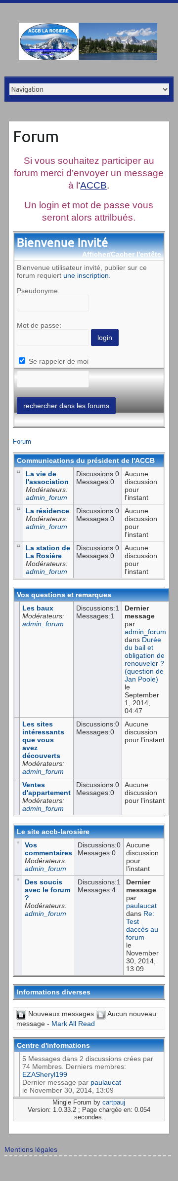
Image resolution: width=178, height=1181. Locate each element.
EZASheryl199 (44, 1074)
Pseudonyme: (38, 291)
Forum (35, 136)
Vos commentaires (48, 849)
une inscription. (87, 275)
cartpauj (113, 1102)
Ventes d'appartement (46, 789)
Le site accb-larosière (53, 832)
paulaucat (141, 906)
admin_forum (46, 497)
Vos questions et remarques (64, 595)
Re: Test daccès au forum (142, 925)
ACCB (93, 185)
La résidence (47, 511)
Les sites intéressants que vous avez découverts (43, 740)
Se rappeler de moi (58, 361)
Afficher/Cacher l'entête (121, 254)
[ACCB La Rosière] (88, 43)
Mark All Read (73, 1024)
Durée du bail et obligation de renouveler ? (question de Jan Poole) (145, 659)
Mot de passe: (39, 325)
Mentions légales (30, 1149)
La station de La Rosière (48, 552)
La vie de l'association (47, 478)
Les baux (37, 608)
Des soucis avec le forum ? (47, 890)
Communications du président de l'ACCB (86, 460)
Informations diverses (53, 992)
